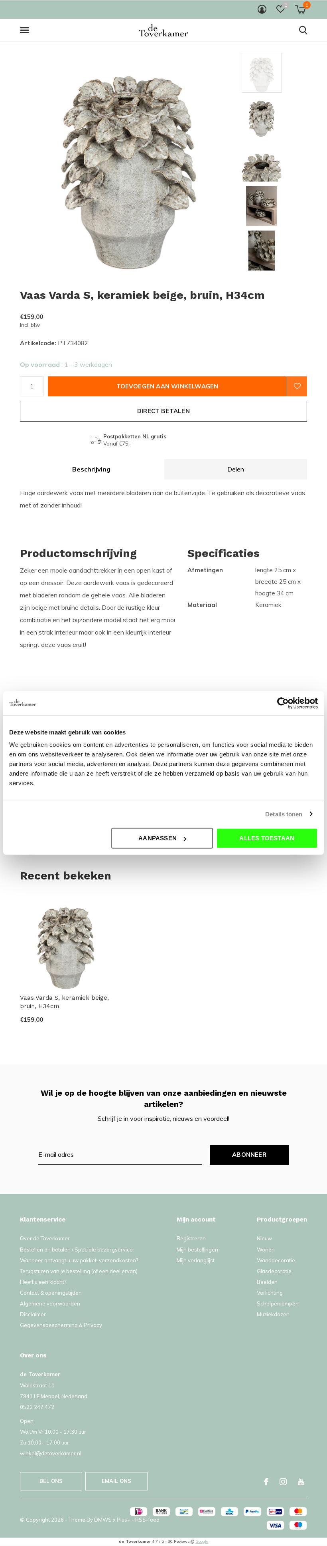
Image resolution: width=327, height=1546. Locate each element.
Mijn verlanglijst (196, 1260)
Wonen (266, 1249)
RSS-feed (147, 1519)
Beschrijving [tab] (91, 469)
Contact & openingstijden (51, 1292)
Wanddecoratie (276, 1260)
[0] (300, 9)
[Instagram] (283, 1481)
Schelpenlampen (278, 1303)
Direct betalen (163, 411)
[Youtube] (301, 1481)
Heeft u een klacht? (43, 1282)
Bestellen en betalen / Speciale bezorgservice (76, 1249)
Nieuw (264, 1238)
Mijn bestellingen (197, 1249)
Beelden (267, 1282)
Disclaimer (33, 1314)
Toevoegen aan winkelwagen (167, 386)
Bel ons (51, 1481)
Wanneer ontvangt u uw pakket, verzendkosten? (79, 1260)
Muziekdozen (273, 1314)
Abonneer (249, 1154)
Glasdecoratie (274, 1271)
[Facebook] (266, 1481)
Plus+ (123, 1519)
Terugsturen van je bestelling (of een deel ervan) (79, 1271)
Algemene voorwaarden (50, 1303)
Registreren (191, 1238)
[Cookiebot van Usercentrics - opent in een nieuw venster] (283, 703)
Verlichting (270, 1292)
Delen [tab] (235, 469)
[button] (26, 30)
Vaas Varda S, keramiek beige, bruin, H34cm (64, 1002)
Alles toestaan (266, 838)
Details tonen (283, 813)
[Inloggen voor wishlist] (297, 386)
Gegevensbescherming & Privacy (61, 1325)
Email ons (117, 1481)
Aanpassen (157, 838)
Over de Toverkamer (45, 1238)
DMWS (103, 1519)
